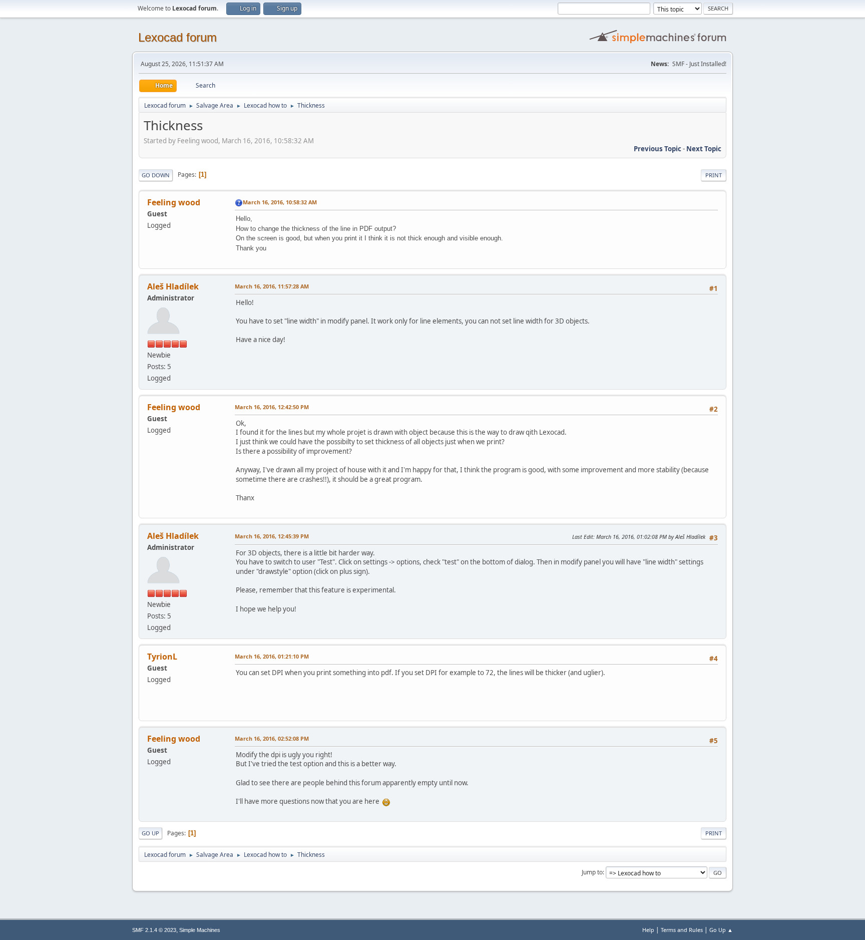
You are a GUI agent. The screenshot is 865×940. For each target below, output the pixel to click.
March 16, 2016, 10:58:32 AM (280, 202)
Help (648, 929)
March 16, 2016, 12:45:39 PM (272, 536)
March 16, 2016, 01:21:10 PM (272, 656)
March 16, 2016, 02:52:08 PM (272, 738)
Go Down (156, 175)
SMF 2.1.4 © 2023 (154, 930)
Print (713, 175)
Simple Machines (199, 930)
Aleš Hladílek (173, 286)
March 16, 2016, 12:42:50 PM (272, 407)
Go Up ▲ (721, 929)
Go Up (150, 833)
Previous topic (657, 148)
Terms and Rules (682, 929)
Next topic (703, 148)
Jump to (592, 872)
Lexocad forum (177, 37)
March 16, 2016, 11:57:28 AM (272, 286)
